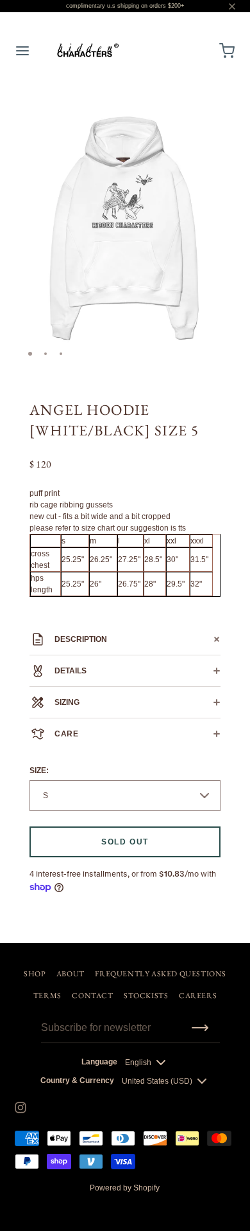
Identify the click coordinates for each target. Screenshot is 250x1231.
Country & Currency (77, 1080)
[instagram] (20, 1107)
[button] (220, 107)
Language (99, 1061)
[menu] (22, 50)
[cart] (227, 50)
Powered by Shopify (125, 1187)
